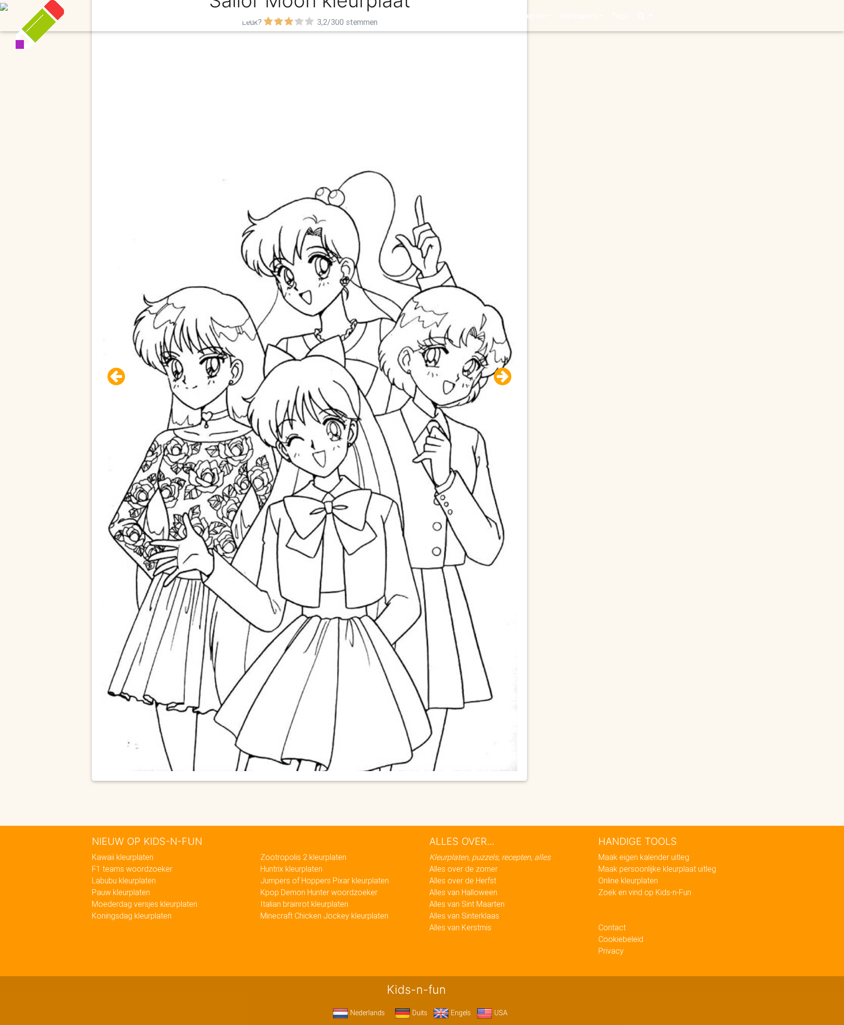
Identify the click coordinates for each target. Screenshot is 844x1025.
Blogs (334, 16)
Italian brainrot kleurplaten (304, 904)
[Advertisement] (310, 98)
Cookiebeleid (620, 939)
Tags (619, 16)
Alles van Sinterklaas (464, 915)
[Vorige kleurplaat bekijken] (120, 376)
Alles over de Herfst (462, 880)
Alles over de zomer (463, 869)
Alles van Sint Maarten (467, 904)
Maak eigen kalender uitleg (643, 857)
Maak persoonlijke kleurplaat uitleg (657, 869)
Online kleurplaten (628, 880)
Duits (418, 1012)
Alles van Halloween (463, 892)
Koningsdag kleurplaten (131, 915)
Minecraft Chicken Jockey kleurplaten (324, 915)
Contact (612, 927)
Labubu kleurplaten (124, 880)
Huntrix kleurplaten (291, 869)
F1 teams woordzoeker (132, 869)
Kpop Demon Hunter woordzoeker (319, 892)
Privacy (611, 951)
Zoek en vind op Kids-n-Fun (644, 892)
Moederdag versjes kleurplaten (144, 904)
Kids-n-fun (208, 14)
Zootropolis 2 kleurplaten (303, 857)
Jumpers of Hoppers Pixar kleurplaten (324, 880)
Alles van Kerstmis (460, 927)
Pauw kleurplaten (121, 892)
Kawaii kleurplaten (122, 857)
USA (499, 1012)
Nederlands (366, 1012)
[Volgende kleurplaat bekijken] (498, 376)
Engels (460, 1012)
